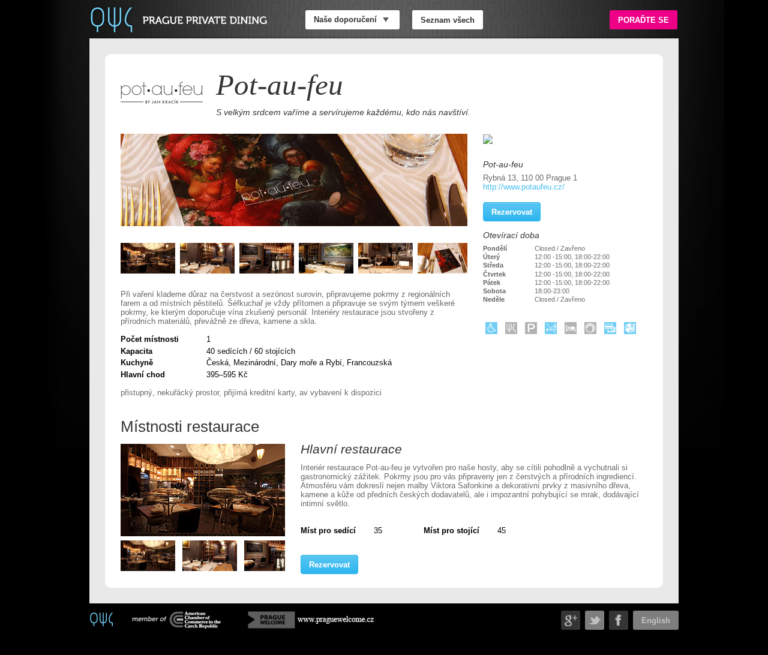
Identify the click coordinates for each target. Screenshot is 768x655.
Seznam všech (448, 19)
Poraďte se (643, 19)
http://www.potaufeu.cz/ (524, 186)
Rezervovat (329, 564)
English (655, 619)
